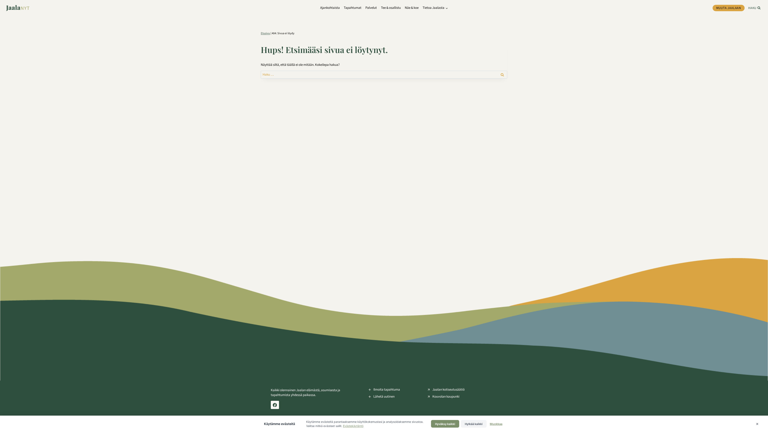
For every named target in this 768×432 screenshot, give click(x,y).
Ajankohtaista (330, 7)
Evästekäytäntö (353, 426)
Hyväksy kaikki (445, 424)
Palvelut (371, 7)
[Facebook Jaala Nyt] (275, 405)
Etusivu (265, 33)
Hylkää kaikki (474, 424)
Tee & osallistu (391, 7)
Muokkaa (496, 424)
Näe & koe (412, 7)
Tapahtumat (352, 7)
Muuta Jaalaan (728, 8)
